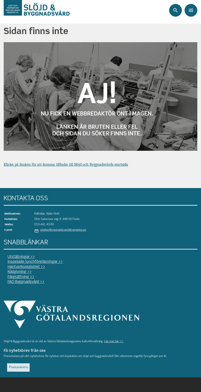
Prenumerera (18, 367)
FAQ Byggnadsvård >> (26, 282)
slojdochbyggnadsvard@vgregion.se (63, 229)
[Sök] (175, 10)
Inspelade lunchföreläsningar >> (35, 262)
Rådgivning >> (20, 272)
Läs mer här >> (114, 341)
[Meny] (191, 10)
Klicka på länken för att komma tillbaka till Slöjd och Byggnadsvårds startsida (66, 164)
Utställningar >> (21, 257)
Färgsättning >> (21, 277)
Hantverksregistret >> (26, 267)
